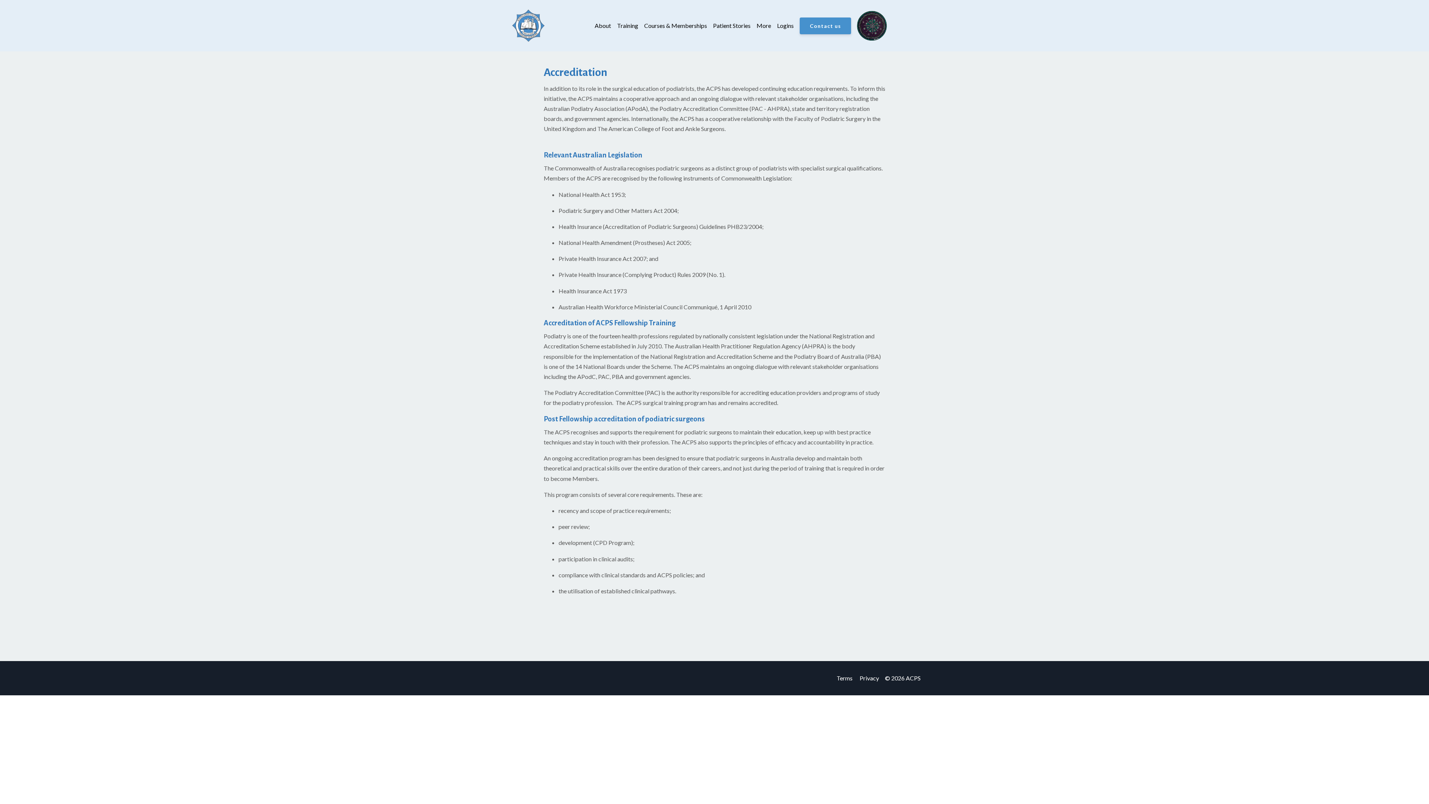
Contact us (825, 26)
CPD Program (613, 542)
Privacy (869, 678)
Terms (845, 678)
